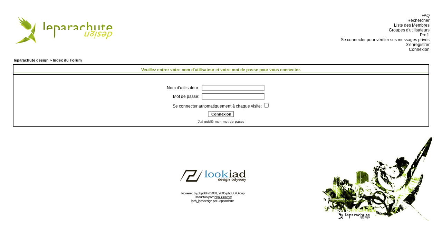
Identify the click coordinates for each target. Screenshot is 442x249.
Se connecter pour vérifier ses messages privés (384, 39)
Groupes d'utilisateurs (408, 30)
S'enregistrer (417, 44)
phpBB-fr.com (223, 197)
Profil (424, 35)
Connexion (418, 49)
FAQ (425, 15)
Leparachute (226, 201)
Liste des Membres (411, 25)
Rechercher (417, 20)
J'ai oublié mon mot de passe (221, 121)
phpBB (202, 193)
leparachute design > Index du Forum (48, 60)
